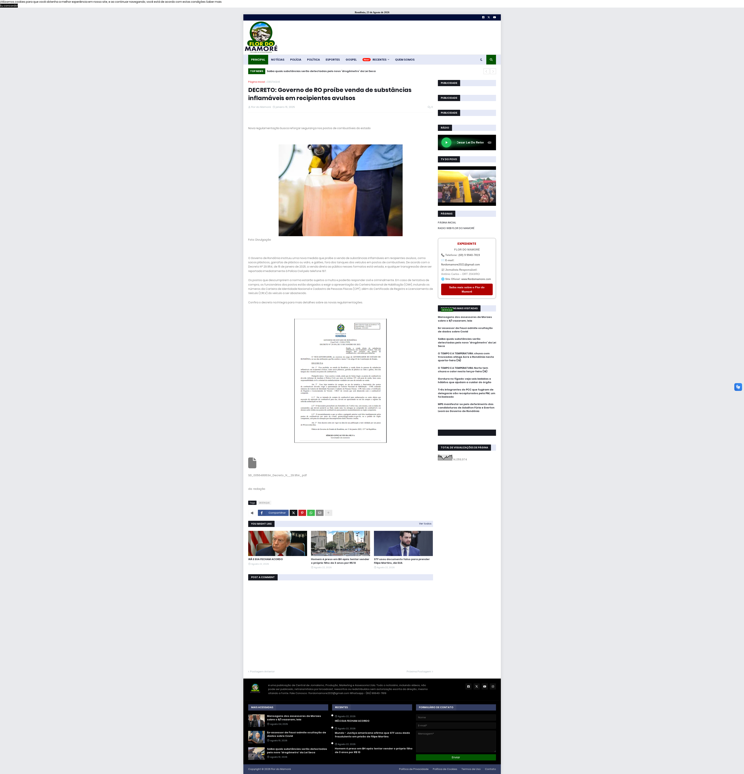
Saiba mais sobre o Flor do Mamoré (467, 289)
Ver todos (425, 523)
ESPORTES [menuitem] (333, 60)
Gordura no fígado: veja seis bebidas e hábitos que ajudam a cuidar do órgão (464, 380)
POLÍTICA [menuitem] (313, 60)
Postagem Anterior (262, 671)
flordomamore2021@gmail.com (460, 264)
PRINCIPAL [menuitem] (258, 60)
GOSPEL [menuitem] (351, 60)
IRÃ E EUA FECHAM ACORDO (265, 559)
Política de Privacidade (414, 769)
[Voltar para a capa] (260, 37)
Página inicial (256, 82)
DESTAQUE (273, 82)
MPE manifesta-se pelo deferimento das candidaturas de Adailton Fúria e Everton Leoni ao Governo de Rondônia (466, 407)
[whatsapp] (467, 418)
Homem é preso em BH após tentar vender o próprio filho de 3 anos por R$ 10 (340, 561)
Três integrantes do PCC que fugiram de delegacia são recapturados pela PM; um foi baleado (466, 393)
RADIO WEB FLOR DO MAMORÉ (456, 228)
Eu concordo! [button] (9, 6)
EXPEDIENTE (466, 243)
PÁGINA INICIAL (447, 222)
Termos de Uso (471, 769)
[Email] (320, 513)
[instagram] (467, 424)
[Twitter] (293, 513)
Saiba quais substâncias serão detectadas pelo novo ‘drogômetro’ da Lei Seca (467, 342)
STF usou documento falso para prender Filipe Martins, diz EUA (402, 561)
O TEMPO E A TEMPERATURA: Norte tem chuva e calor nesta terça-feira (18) (463, 369)
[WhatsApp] (311, 513)
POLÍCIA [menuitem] (295, 60)
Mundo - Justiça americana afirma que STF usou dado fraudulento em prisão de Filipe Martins (372, 734)
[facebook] (467, 420)
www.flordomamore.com (476, 279)
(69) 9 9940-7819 (469, 255)
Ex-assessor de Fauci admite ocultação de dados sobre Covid (465, 329)
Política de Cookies (445, 769)
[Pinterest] (302, 513)
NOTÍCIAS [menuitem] (277, 60)
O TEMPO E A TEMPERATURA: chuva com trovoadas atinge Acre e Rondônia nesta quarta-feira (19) (339, 71)
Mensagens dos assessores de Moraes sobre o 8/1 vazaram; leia (465, 318)
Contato (490, 769)
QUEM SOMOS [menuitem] (405, 60)
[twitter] (467, 422)
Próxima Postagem (419, 671)
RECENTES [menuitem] (380, 60)
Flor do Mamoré (281, 769)
